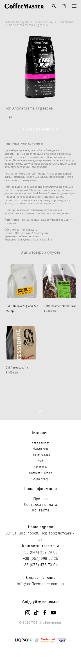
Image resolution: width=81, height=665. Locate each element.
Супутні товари (40, 479)
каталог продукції (16, 22)
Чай (40, 460)
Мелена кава (40, 448)
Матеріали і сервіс (40, 473)
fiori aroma (65, 22)
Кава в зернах (40, 442)
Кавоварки (40, 467)
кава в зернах (43, 22)
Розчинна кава (41, 454)
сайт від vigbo (40, 654)
